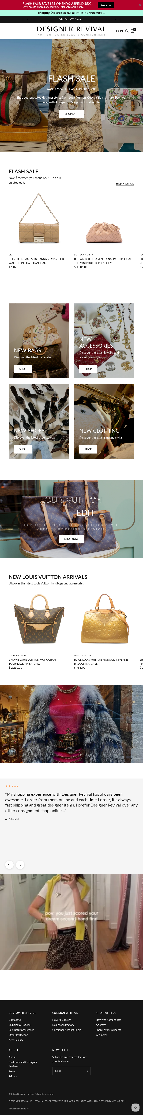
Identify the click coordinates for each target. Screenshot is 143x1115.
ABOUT (13, 1050)
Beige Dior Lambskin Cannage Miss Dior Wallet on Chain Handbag (36, 260)
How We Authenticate (108, 1019)
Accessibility (16, 1039)
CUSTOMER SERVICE (22, 1013)
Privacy (13, 1076)
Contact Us (15, 1019)
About (12, 1056)
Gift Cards (101, 1034)
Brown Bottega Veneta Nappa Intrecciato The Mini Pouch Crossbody (104, 260)
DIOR (11, 255)
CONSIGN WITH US (65, 1013)
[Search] (127, 31)
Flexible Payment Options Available (71, 19)
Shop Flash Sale (125, 183)
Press (12, 1071)
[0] (132, 31)
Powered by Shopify (19, 1108)
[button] (71, 114)
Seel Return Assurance (21, 1029)
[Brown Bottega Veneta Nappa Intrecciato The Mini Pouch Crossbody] (104, 220)
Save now (105, 5)
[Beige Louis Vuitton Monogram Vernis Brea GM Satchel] (104, 621)
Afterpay (101, 1024)
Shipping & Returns (20, 1024)
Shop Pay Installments (108, 1029)
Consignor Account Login (66, 1029)
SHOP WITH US (106, 1013)
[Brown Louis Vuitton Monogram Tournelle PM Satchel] (39, 621)
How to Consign (61, 1019)
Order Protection (18, 1034)
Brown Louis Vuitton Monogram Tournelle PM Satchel (32, 661)
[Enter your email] (87, 1071)
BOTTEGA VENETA (83, 255)
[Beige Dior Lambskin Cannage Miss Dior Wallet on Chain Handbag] (39, 220)
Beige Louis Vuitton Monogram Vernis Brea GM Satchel (101, 661)
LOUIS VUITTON (17, 655)
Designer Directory (63, 1024)
